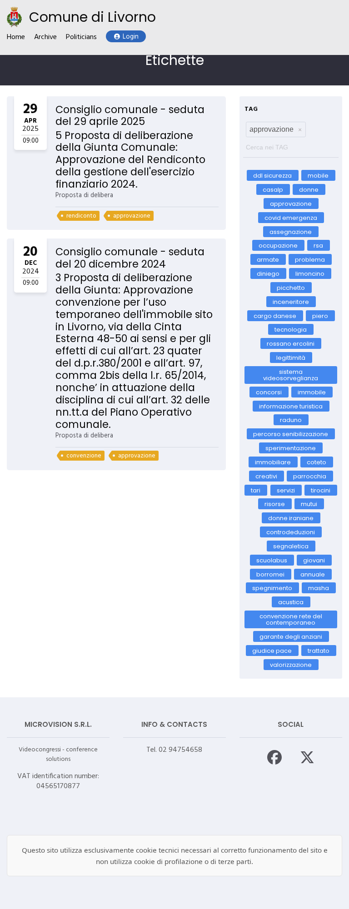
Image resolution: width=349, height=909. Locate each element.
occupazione (278, 245)
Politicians (81, 37)
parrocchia (309, 476)
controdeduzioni (290, 532)
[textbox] (291, 145)
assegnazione (290, 231)
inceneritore (291, 301)
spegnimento (272, 588)
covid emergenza (290, 217)
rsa (318, 245)
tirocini (320, 490)
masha (319, 588)
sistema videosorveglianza (290, 375)
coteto (317, 462)
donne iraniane (291, 518)
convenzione (83, 456)
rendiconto (81, 216)
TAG (251, 109)
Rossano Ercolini (290, 344)
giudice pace (272, 650)
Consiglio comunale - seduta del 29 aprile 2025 (129, 115)
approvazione (131, 216)
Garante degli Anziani (290, 637)
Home (16, 37)
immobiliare (273, 462)
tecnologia (290, 329)
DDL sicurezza (272, 175)
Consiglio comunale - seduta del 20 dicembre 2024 (129, 257)
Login (131, 37)
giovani (314, 560)
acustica (291, 602)
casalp (273, 190)
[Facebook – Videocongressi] (274, 757)
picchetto (291, 288)
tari (256, 490)
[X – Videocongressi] (307, 757)
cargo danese (275, 315)
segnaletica (291, 546)
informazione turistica (291, 406)
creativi (266, 476)
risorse (274, 504)
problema (310, 259)
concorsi (269, 392)
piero (320, 315)
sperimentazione (290, 448)
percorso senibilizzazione (290, 434)
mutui (309, 504)
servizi (286, 490)
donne (309, 190)
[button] (300, 129)
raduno (291, 420)
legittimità (290, 358)
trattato (318, 650)
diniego (268, 274)
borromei (270, 574)
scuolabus (271, 560)
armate (268, 259)
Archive (45, 37)
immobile (312, 392)
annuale (313, 574)
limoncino (310, 274)
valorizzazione (291, 664)
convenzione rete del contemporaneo (290, 619)
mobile (318, 175)
